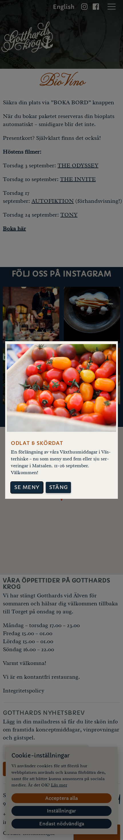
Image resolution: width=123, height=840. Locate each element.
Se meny (26, 487)
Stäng (58, 487)
